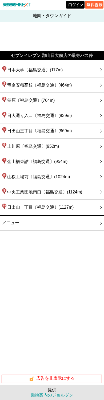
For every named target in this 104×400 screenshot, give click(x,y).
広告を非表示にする (55, 378)
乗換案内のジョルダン (52, 395)
